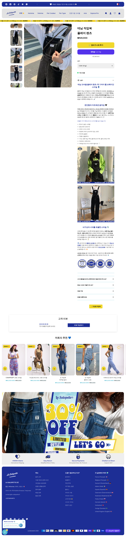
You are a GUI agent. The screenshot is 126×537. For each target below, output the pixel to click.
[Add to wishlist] (23, 346)
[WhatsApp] (27, 4)
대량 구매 (80, 291)
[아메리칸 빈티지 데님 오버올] (112, 359)
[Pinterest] (14, 4)
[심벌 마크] (11, 13)
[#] (63, 422)
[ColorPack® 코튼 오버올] (13, 359)
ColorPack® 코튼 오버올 (14, 378)
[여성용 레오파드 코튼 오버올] (38, 359)
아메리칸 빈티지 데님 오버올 (112, 378)
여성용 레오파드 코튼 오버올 (38, 378)
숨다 (81, 80)
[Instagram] (6, 4)
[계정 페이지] (110, 13)
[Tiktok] (19, 4)
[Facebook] (10, 4)
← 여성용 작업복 (96, 306)
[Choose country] (117, 4)
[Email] (23, 4)
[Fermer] (29, 490)
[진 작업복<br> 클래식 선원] (88, 359)
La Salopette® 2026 (33, 530)
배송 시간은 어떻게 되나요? (85, 285)
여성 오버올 (101, 247)
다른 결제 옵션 (95, 56)
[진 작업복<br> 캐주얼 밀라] (63, 359)
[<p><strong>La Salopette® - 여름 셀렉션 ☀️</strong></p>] (63, 4)
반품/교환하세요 (82, 297)
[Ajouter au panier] (5, 369)
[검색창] (106, 13)
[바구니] (119, 13)
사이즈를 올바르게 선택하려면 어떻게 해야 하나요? (92, 279)
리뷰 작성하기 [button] (78, 325)
